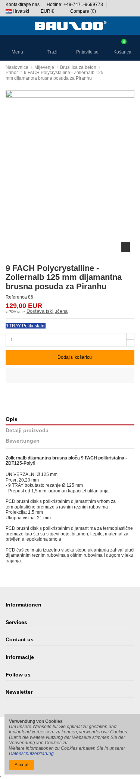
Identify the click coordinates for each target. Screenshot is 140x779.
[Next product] (131, 72)
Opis (12, 419)
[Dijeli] (8, 397)
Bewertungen (23, 441)
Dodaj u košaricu (74, 357)
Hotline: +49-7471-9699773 (75, 4)
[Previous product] (125, 72)
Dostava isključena (47, 311)
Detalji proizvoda (27, 430)
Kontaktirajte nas (23, 4)
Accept (21, 764)
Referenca (16, 297)
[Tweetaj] (16, 397)
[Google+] (23, 397)
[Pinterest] (30, 397)
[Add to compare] (70, 375)
